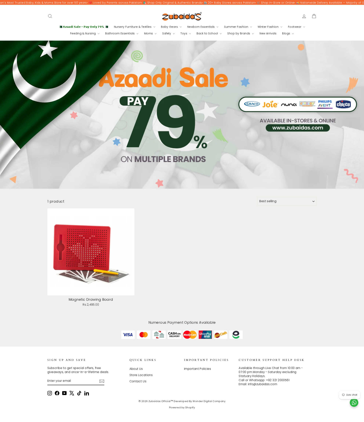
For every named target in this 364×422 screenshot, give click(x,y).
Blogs (286, 33)
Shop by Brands (239, 33)
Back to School (208, 33)
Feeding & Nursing (83, 33)
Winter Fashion (268, 27)
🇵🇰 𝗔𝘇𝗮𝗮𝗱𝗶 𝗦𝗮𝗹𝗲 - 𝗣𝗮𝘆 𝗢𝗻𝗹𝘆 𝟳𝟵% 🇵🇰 (83, 27)
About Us (136, 369)
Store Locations (141, 375)
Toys (184, 33)
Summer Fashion (236, 27)
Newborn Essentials (201, 27)
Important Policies (197, 369)
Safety (167, 33)
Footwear (295, 27)
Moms (149, 33)
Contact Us (138, 381)
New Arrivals (268, 33)
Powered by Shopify (182, 407)
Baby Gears (170, 27)
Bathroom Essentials (120, 33)
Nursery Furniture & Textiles (133, 27)
